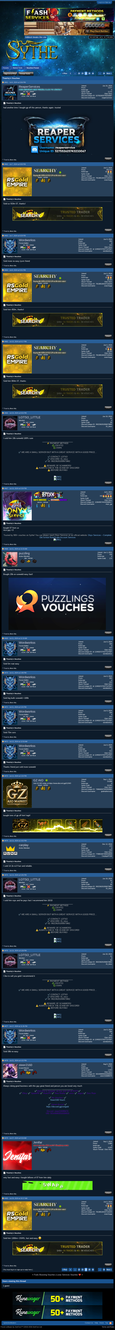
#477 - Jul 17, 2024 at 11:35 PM (15, 1026)
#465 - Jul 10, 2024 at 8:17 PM (15, 341)
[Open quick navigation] (112, 68)
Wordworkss (27, 240)
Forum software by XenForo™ (21, 1327)
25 (89, 73)
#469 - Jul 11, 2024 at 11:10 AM (15, 638)
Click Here (108, 94)
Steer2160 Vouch (57, 1100)
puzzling (24, 553)
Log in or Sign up (104, 2)
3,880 (110, 1143)
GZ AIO (38, 780)
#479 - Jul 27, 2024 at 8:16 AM (15, 1138)
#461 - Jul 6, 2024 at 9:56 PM (15, 82)
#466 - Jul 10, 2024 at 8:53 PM (15, 413)
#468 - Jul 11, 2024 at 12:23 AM (15, 549)
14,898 (109, 781)
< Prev (64, 73)
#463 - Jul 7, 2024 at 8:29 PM (15, 236)
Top (106, 1323)
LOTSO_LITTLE (29, 417)
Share (108, 159)
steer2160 (25, 1065)
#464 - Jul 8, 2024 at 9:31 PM (15, 270)
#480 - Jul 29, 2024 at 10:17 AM (15, 1198)
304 (110, 241)
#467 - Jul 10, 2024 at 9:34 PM (15, 488)
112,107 (109, 494)
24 (86, 73)
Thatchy (7, 160)
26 (93, 73)
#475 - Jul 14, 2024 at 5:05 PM (15, 875)
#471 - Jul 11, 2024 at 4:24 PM (15, 707)
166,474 (109, 170)
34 (104, 73)
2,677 (110, 88)
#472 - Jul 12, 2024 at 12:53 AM (15, 741)
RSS (110, 1323)
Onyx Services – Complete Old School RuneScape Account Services (76, 536)
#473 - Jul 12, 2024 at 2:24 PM (15, 776)
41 (111, 418)
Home (101, 1323)
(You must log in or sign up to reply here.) (18, 1269)
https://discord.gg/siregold (57, 1107)
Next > (109, 73)
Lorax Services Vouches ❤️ (69, 1275)
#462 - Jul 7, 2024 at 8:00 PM (15, 164)
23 (82, 73)
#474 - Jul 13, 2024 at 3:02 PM (15, 841)
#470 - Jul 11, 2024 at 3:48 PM (15, 673)
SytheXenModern (9, 1323)
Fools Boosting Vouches (44, 1275)
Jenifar (37, 1142)
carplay (23, 845)
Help (96, 1323)
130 (110, 554)
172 (110, 846)
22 (79, 73)
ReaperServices (29, 86)
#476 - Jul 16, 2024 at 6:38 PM (15, 950)
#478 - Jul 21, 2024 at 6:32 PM (15, 1060)
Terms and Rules (108, 1327)
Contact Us (89, 1323)
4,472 (110, 1066)
